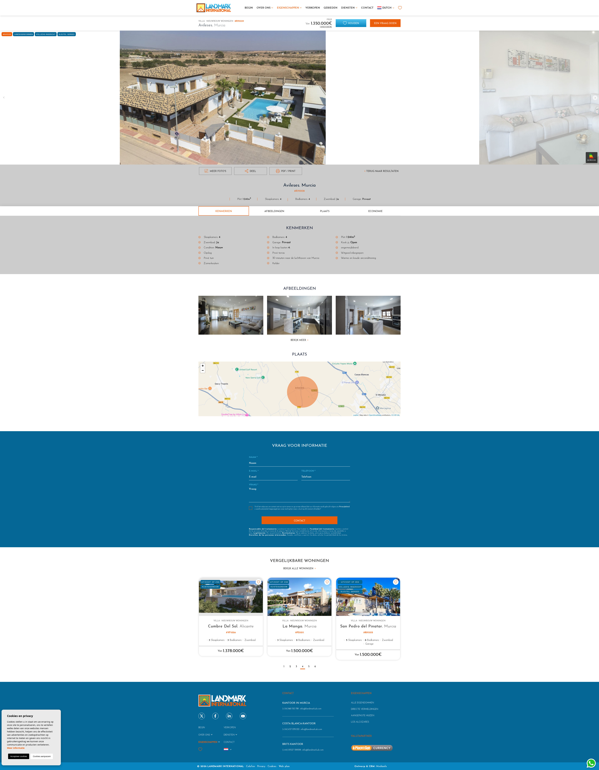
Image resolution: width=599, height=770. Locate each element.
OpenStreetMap (375, 415)
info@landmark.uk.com (310, 709)
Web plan (284, 766)
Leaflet (355, 415)
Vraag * (253, 485)
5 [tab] (308, 666)
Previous (3, 98)
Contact (367, 8)
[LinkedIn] (229, 716)
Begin (249, 8)
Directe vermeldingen (364, 709)
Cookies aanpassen (42, 756)
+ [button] (203, 366)
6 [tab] (315, 666)
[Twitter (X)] (201, 716)
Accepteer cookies (18, 756)
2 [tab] (290, 666)
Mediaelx (381, 766)
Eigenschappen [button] (288, 8)
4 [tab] (302, 666)
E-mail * (253, 471)
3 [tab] (296, 666)
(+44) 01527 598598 (291, 750)
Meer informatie (15, 747)
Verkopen (312, 8)
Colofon (250, 766)
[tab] (223, 211)
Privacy (261, 766)
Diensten (348, 8)
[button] (250, 171)
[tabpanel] (231, 617)
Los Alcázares (360, 722)
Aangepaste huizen (362, 715)
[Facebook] (215, 716)
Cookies (272, 766)
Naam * (253, 457)
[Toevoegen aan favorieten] (258, 582)
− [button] (203, 370)
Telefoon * (308, 471)
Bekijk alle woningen (298, 569)
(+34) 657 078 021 (290, 729)
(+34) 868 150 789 (290, 709)
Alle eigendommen (362, 703)
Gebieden (330, 8)
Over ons (263, 8)
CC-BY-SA (395, 415)
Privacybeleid (344, 507)
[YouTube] (243, 716)
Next (596, 98)
